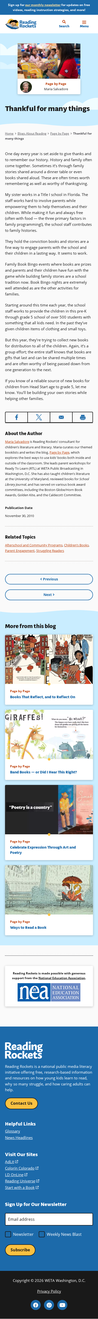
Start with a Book (22, 1187)
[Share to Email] (61, 417)
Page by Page (59, 133)
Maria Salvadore (17, 441)
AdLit (11, 1161)
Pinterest (49, 1304)
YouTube (62, 1304)
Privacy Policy (49, 1291)
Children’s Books (76, 545)
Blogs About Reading (32, 133)
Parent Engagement (20, 550)
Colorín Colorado (21, 1168)
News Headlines (19, 1137)
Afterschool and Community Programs (34, 545)
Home (9, 133)
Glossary (12, 1131)
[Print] (82, 417)
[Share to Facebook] (16, 417)
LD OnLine (16, 1174)
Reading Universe (22, 1180)
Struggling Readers (50, 550)
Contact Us (21, 1103)
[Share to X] (38, 417)
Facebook (35, 1304)
